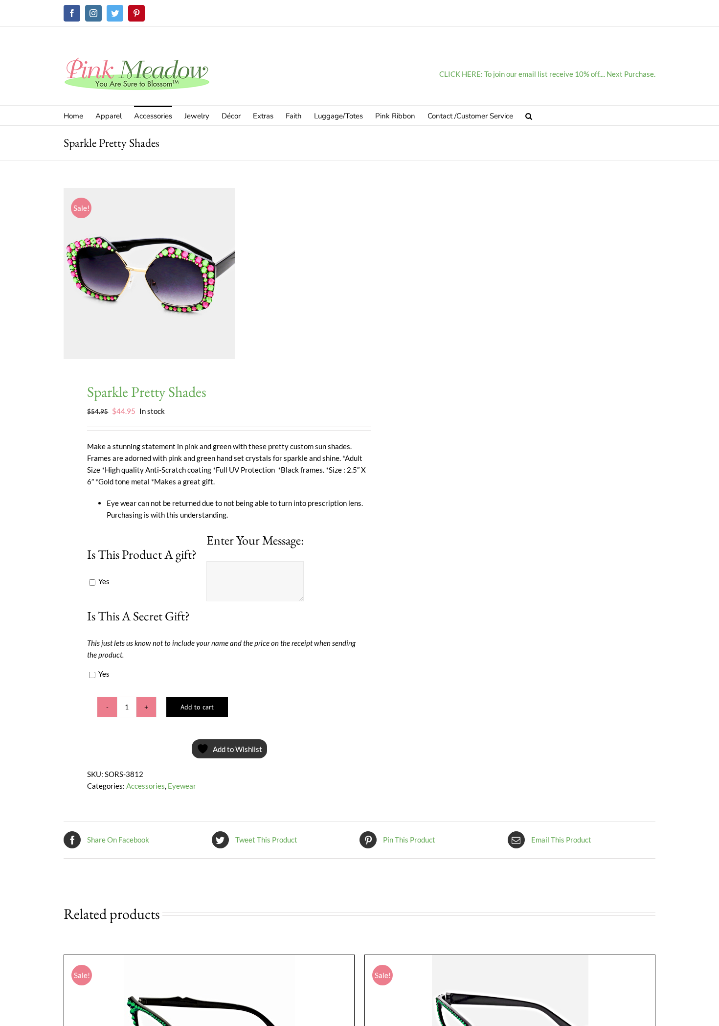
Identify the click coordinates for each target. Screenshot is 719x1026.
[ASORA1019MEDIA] (206, 273)
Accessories (145, 785)
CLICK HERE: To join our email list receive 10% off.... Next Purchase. (547, 73)
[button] (528, 115)
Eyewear (182, 785)
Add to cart (197, 707)
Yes (103, 581)
